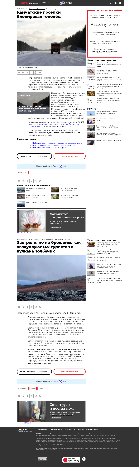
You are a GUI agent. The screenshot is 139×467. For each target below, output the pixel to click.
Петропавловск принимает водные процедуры (70, 196)
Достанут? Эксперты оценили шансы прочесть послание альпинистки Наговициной (109, 86)
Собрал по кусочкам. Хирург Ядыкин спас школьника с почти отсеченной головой (109, 280)
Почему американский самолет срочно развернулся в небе (106, 112)
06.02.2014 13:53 (22, 9)
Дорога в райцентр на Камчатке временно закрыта (37, 203)
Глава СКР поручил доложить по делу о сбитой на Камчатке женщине (105, 42)
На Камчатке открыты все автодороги (49, 148)
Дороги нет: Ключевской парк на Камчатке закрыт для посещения (104, 25)
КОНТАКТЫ (68, 429)
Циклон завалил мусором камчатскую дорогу (53, 145)
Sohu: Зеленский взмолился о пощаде (106, 119)
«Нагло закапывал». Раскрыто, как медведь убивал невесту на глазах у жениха (109, 79)
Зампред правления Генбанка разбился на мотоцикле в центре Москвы (107, 127)
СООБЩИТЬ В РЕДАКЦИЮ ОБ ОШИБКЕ (86, 429)
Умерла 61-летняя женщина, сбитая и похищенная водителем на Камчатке (105, 16)
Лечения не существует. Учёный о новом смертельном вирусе (108, 272)
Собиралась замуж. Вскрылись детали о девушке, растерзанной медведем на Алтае (108, 251)
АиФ (18, 302)
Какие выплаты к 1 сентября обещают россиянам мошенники (108, 141)
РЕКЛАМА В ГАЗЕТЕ (57, 429)
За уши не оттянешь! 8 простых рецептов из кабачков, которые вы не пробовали (109, 93)
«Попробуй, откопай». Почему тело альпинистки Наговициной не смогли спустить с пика (109, 266)
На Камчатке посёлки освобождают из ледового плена (57, 143)
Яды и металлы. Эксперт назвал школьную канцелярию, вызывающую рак (107, 71)
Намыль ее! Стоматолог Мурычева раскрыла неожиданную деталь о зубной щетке (108, 258)
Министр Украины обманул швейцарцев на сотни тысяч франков (108, 133)
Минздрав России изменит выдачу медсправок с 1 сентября (105, 33)
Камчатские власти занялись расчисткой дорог (36, 196)
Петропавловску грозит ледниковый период (69, 189)
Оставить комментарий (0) (70, 156)
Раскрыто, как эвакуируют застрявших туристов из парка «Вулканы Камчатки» (104, 51)
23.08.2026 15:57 (22, 239)
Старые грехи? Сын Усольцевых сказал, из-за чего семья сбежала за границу (109, 64)
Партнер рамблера (55, 459)
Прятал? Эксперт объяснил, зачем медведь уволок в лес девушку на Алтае (108, 100)
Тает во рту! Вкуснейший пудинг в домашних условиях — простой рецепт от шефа (108, 244)
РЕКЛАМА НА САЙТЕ (42, 429)
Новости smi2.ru (24, 233)
